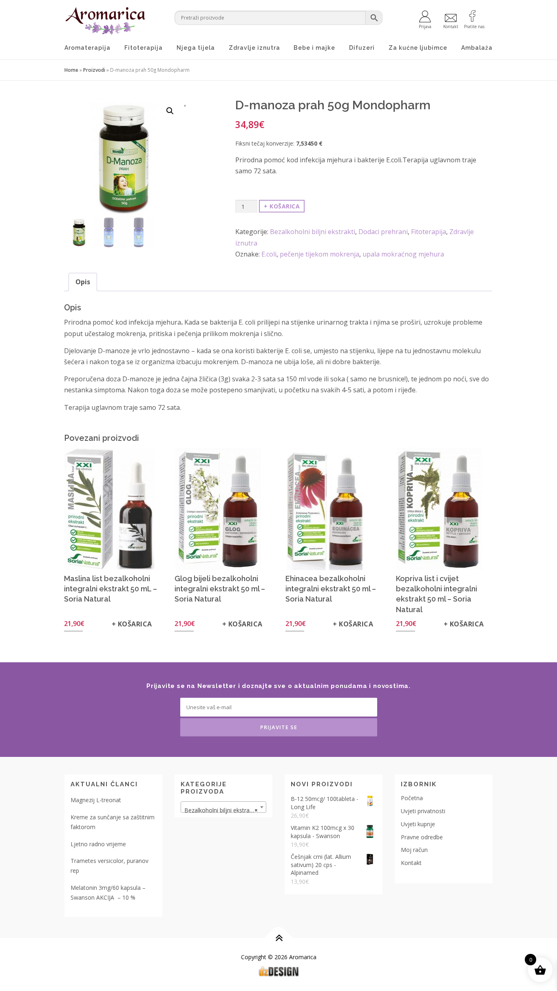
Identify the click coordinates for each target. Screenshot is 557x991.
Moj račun (414, 850)
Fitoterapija (143, 47)
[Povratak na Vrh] (278, 937)
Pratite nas (474, 26)
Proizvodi (94, 69)
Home (71, 69)
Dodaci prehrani (383, 231)
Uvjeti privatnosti (423, 811)
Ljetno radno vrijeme (98, 844)
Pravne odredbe (422, 837)
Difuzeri (362, 47)
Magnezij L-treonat (96, 800)
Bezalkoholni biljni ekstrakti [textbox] (221, 810)
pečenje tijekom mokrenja (319, 254)
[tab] (83, 282)
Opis (82, 281)
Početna (412, 798)
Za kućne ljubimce (418, 47)
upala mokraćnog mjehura (403, 254)
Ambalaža (477, 47)
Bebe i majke (314, 47)
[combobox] (223, 807)
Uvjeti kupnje (418, 824)
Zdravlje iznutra (254, 47)
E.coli (268, 254)
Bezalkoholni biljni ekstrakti (312, 231)
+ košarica (282, 206)
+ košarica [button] (132, 623)
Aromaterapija (87, 47)
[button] (170, 111)
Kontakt (411, 863)
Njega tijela (196, 47)
